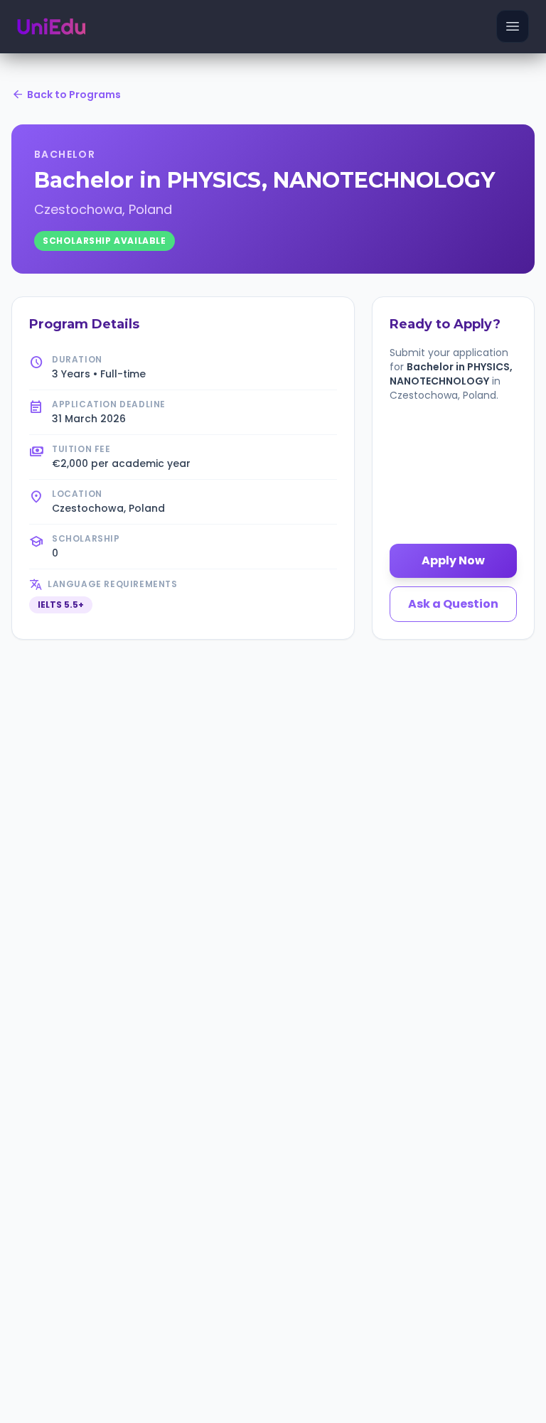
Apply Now (453, 560)
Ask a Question (453, 604)
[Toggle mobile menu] (512, 26)
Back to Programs (66, 94)
